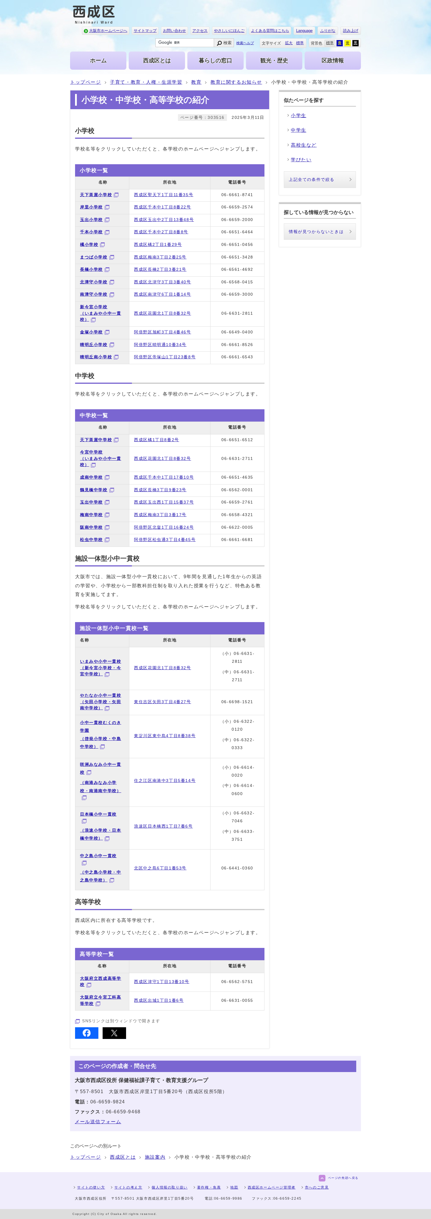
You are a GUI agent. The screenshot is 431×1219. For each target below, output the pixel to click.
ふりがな (327, 30)
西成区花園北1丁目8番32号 (162, 313)
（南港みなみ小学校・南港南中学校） (100, 786)
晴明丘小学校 (94, 344)
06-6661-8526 (237, 344)
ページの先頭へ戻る (343, 1177)
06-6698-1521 (237, 701)
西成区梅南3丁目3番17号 (160, 514)
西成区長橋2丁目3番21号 (160, 269)
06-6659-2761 (237, 502)
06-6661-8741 (237, 194)
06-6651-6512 (237, 439)
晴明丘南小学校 (96, 357)
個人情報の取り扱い (169, 1187)
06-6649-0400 (237, 332)
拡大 (289, 43)
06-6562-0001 (237, 489)
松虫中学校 (91, 539)
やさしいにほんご (229, 30)
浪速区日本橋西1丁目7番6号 (163, 826)
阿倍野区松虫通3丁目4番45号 (165, 539)
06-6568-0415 (237, 282)
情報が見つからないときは (316, 231)
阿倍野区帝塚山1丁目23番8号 (165, 357)
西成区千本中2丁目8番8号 (161, 232)
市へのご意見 (317, 1187)
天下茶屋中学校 (96, 439)
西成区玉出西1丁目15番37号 (164, 502)
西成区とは (123, 1157)
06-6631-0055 (237, 1000)
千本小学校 (91, 232)
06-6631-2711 (237, 458)
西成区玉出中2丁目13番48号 (164, 219)
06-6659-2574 (237, 207)
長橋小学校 (91, 269)
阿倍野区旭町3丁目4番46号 (162, 332)
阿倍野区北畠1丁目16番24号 (164, 527)
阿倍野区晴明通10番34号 (160, 344)
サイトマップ (145, 30)
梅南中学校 (91, 514)
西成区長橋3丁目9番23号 (160, 489)
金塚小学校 (91, 332)
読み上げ (350, 30)
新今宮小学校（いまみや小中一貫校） (100, 313)
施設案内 (155, 1157)
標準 (300, 43)
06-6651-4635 (237, 477)
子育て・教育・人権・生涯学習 (146, 82)
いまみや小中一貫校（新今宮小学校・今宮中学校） (100, 667)
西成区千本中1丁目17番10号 (164, 477)
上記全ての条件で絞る (312, 179)
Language (304, 30)
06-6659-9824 (107, 1101)
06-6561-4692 (237, 269)
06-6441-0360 (237, 868)
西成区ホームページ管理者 (272, 1187)
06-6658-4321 (237, 514)
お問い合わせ (174, 30)
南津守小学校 (94, 294)
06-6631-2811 (237, 313)
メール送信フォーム (98, 1121)
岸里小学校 (91, 207)
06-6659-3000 (237, 294)
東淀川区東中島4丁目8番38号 (165, 735)
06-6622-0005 (237, 527)
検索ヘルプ (245, 43)
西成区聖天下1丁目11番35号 (163, 194)
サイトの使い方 (91, 1187)
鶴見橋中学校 (94, 489)
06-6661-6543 (237, 357)
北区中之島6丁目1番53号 (160, 868)
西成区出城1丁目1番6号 (159, 1000)
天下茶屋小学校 (96, 194)
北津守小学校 (94, 282)
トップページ (85, 82)
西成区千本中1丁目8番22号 (162, 207)
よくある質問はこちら (270, 30)
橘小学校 (89, 244)
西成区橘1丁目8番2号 (156, 439)
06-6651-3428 (237, 257)
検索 (227, 42)
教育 (196, 82)
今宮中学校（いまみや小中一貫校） (100, 458)
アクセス (200, 30)
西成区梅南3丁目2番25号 (160, 257)
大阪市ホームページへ (108, 30)
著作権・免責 (209, 1187)
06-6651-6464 (237, 232)
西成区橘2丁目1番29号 (158, 244)
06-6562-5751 (237, 981)
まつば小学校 (94, 257)
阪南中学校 (91, 527)
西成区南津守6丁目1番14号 (162, 294)
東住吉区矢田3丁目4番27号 (162, 701)
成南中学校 (91, 477)
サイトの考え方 (128, 1187)
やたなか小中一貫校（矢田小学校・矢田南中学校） (100, 701)
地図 (234, 1187)
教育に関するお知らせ (236, 82)
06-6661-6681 (237, 539)
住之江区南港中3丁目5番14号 (165, 780)
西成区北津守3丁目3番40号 (162, 282)
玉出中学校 (91, 502)
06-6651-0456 (237, 244)
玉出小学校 (91, 219)
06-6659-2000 (237, 219)
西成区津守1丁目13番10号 (161, 981)
